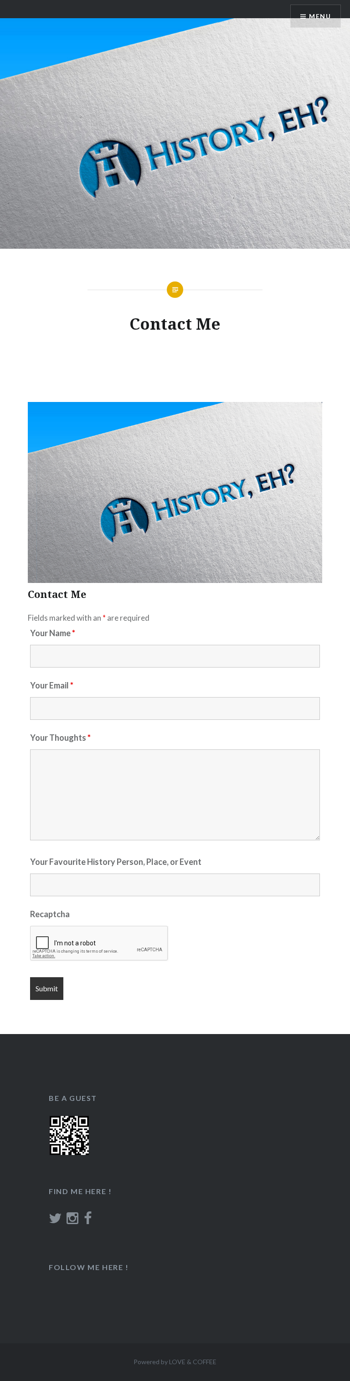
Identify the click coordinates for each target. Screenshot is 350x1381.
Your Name (52, 633)
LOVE (177, 1362)
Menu (320, 16)
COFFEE (204, 1362)
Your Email (51, 685)
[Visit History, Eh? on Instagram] (72, 1220)
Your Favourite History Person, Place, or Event (115, 862)
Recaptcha (50, 914)
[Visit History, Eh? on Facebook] (88, 1220)
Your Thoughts (60, 738)
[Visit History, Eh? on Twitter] (55, 1220)
